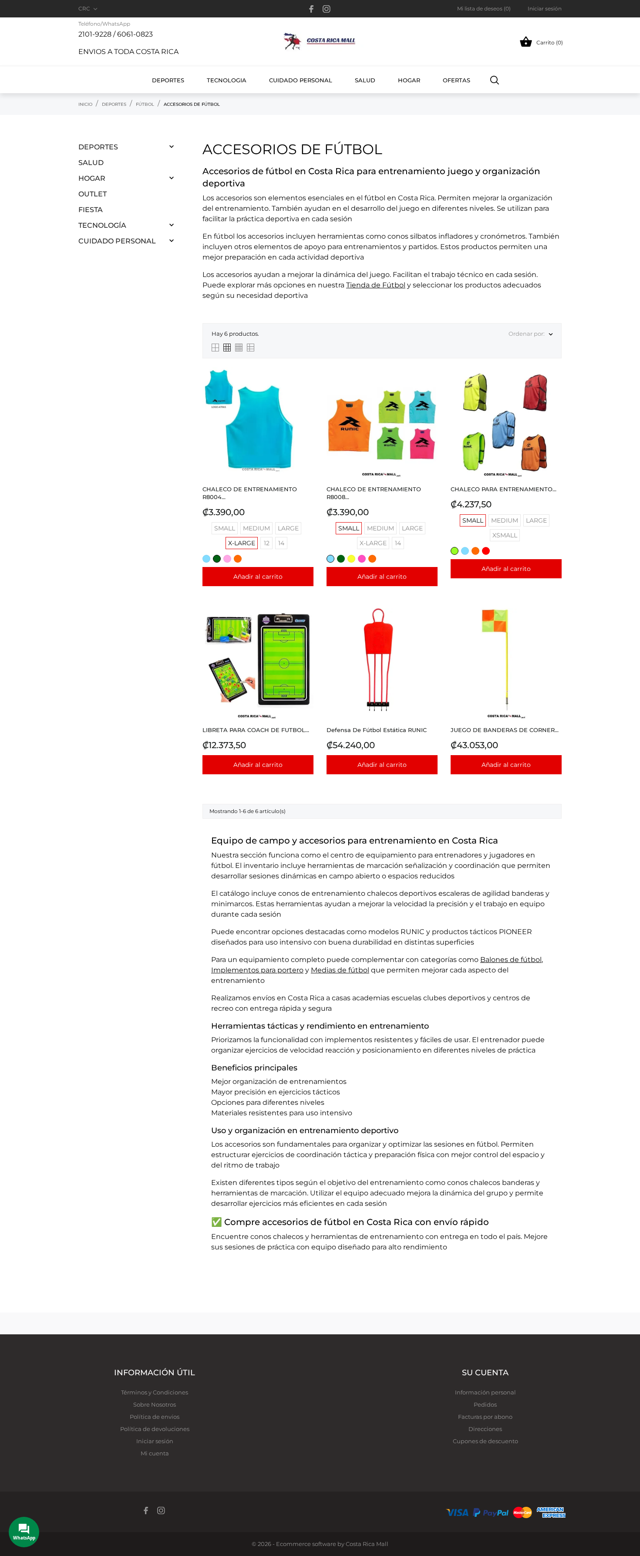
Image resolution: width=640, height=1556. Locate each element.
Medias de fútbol (340, 970)
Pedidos (485, 1404)
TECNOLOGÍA (102, 225)
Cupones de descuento (485, 1441)
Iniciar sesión (154, 1441)
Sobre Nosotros (154, 1404)
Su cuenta (485, 1372)
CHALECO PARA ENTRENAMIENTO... (503, 489)
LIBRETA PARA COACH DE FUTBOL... (255, 729)
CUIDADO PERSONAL (117, 241)
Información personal (485, 1392)
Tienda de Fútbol (375, 285)
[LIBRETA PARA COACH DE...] (304, 630)
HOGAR (91, 178)
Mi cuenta (155, 1453)
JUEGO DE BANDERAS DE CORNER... (505, 729)
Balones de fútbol (511, 959)
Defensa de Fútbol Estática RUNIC (377, 729)
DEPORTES (98, 147)
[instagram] (326, 9)
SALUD (91, 163)
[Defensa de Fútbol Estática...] (428, 630)
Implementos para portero (257, 970)
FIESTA (90, 210)
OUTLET (92, 194)
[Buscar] (494, 79)
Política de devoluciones (154, 1428)
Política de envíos (154, 1416)
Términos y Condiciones (154, 1392)
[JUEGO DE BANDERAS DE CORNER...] (552, 630)
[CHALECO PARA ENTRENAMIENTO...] (552, 389)
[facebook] (311, 9)
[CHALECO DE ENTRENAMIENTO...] (304, 389)
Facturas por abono (485, 1416)
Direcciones (485, 1428)
